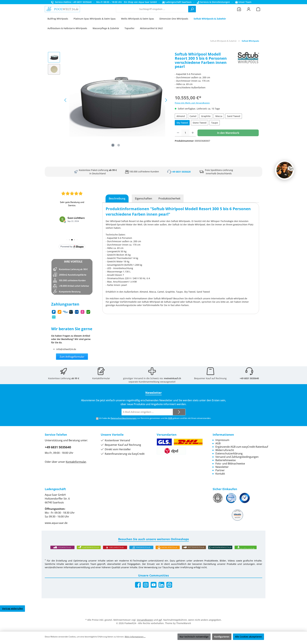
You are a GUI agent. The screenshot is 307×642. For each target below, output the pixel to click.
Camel (193, 116)
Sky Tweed (182, 122)
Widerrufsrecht (224, 450)
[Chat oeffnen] (284, 170)
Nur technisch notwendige (194, 636)
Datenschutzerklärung (229, 453)
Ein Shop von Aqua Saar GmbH (140, 2)
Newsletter (222, 467)
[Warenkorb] (258, 9)
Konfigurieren (221, 636)
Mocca (218, 116)
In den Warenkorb (228, 133)
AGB (170, 418)
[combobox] (152, 9)
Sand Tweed (233, 116)
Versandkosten (145, 619)
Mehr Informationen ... (135, 636)
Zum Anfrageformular (72, 356)
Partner (220, 470)
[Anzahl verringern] (178, 133)
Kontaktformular (101, 378)
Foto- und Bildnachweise (230, 463)
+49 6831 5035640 (249, 378)
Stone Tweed (199, 122)
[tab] (117, 198)
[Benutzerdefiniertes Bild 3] (245, 498)
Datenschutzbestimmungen (124, 418)
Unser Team (245, 2)
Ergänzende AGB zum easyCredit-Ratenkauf (241, 446)
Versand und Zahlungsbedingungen (237, 457)
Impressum (222, 440)
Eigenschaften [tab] (143, 198)
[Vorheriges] (65, 100)
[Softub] (248, 61)
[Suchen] (192, 9)
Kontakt (220, 473)
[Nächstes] (166, 100)
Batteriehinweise (225, 460)
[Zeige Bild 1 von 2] (113, 145)
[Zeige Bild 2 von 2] (118, 145)
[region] (108, 100)
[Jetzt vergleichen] (239, 9)
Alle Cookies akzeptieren (248, 636)
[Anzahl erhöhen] (192, 133)
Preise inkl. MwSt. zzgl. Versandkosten (192, 102)
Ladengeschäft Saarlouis (178, 2)
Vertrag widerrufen (12, 608)
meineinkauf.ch (172, 378)
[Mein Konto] (249, 9)
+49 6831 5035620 (181, 171)
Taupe (214, 122)
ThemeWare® (183, 623)
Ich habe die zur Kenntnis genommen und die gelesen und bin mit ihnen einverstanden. (155, 418)
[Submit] (179, 412)
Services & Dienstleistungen (214, 2)
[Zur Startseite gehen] (62, 9)
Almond (181, 116)
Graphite (206, 116)
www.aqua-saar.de (56, 523)
